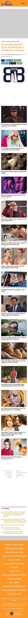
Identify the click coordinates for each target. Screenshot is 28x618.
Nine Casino (14, 583)
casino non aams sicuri (14, 552)
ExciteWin (14, 567)
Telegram (5, 63)
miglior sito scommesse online (14, 556)
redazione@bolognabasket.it (16, 608)
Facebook (9, 60)
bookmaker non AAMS (14, 548)
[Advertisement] (14, 23)
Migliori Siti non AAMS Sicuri (14, 586)
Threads (13, 63)
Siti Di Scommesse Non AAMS (14, 575)
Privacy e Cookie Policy (14, 545)
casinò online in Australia (14, 564)
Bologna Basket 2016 (13, 41)
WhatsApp (17, 60)
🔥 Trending (5, 508)
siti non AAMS (14, 560)
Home (3, 41)
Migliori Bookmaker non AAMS (14, 590)
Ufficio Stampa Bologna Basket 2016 (12, 54)
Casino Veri (14, 571)
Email (20, 63)
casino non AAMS (14, 579)
